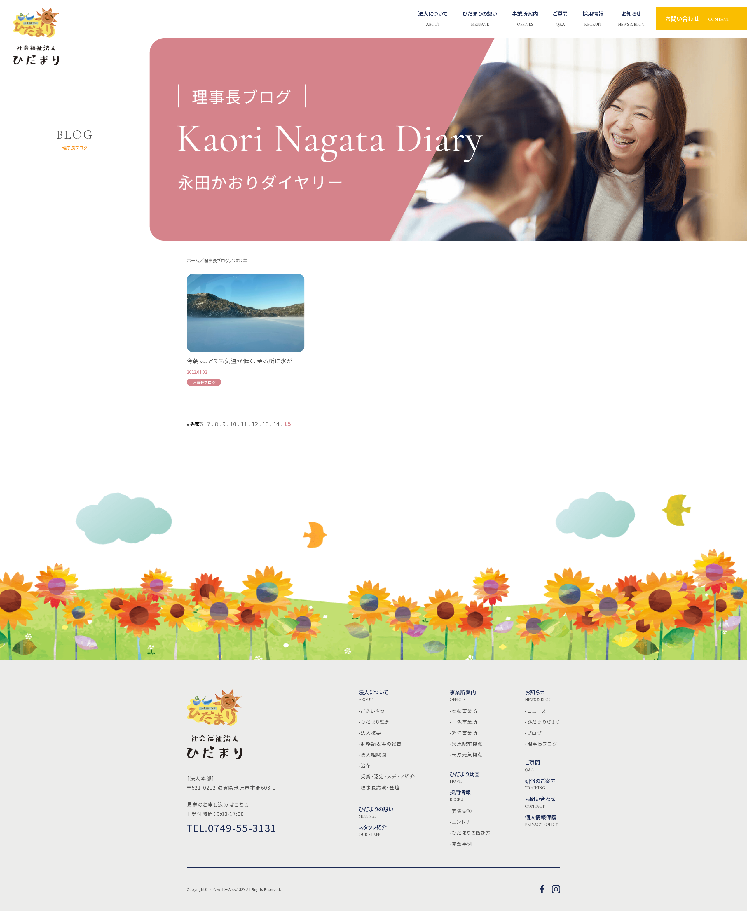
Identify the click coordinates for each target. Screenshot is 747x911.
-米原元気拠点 (466, 754)
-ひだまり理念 (374, 721)
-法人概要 (370, 733)
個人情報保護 (541, 820)
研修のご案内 (540, 784)
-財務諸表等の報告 (380, 743)
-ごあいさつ (372, 711)
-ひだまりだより (542, 721)
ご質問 (532, 766)
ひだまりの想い (376, 812)
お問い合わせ (540, 802)
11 (244, 424)
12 (255, 424)
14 (276, 424)
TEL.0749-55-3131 (232, 828)
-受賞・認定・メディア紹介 (387, 776)
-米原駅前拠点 (466, 743)
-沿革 (365, 765)
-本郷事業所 (464, 711)
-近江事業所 (464, 733)
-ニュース (535, 711)
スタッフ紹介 (373, 830)
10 (233, 424)
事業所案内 (463, 695)
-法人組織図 (373, 754)
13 (265, 424)
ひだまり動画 (465, 777)
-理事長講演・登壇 (379, 787)
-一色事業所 (464, 721)
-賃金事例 (461, 843)
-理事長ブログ (541, 743)
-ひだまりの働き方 (470, 832)
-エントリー (462, 822)
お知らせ (538, 695)
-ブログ (533, 733)
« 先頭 (193, 424)
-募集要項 (461, 811)
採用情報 (460, 795)
